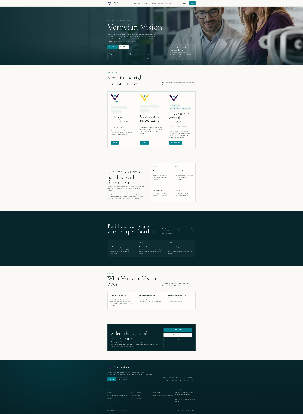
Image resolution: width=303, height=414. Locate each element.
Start (192, 3)
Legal (178, 410)
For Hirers (153, 3)
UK (166, 3)
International (161, 3)
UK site (109, 390)
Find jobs (111, 379)
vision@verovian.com (181, 404)
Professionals (146, 3)
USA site (109, 393)
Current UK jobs (111, 398)
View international (175, 142)
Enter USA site (124, 46)
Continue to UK (178, 329)
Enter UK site (112, 46)
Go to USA (144, 142)
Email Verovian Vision (177, 345)
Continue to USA (177, 334)
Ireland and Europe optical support (117, 395)
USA (170, 3)
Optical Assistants (135, 395)
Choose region (137, 3)
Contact (185, 3)
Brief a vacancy (122, 379)
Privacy (183, 410)
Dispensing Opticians (136, 393)
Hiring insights (156, 393)
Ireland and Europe (137, 46)
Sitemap (194, 410)
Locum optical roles (135, 398)
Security (188, 410)
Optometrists (134, 390)
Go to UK (114, 142)
